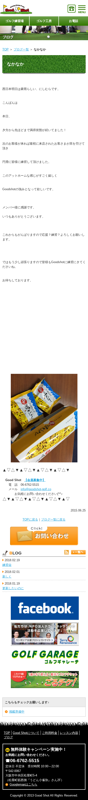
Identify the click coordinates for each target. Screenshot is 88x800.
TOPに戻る (30, 519)
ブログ (8, 737)
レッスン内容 (69, 733)
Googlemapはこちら (23, 784)
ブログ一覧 (21, 49)
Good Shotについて (26, 733)
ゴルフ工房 (44, 21)
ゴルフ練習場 (14, 21)
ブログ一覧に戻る (53, 519)
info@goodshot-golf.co (36, 489)
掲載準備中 (16, 711)
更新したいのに (13, 588)
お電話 (73, 21)
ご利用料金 (49, 733)
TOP (5, 49)
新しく (6, 576)
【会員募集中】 (35, 480)
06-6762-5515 (24, 760)
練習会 (6, 565)
